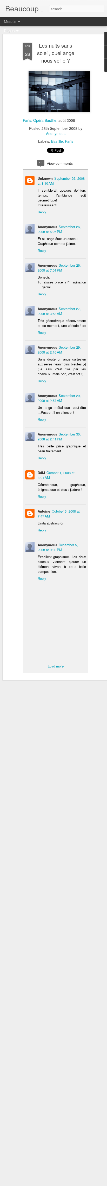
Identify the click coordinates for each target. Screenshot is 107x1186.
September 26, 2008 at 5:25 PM (59, 229)
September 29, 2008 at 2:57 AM (59, 398)
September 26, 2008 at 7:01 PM (59, 268)
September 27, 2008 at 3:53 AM (59, 311)
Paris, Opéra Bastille (39, 120)
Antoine (44, 511)
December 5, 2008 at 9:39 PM (58, 547)
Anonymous (55, 133)
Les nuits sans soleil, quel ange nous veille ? (55, 53)
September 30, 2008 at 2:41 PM (59, 436)
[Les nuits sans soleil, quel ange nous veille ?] (59, 115)
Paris (69, 141)
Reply (42, 211)
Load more (56, 666)
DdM (41, 472)
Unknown (45, 178)
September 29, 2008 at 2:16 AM (59, 350)
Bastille (57, 141)
